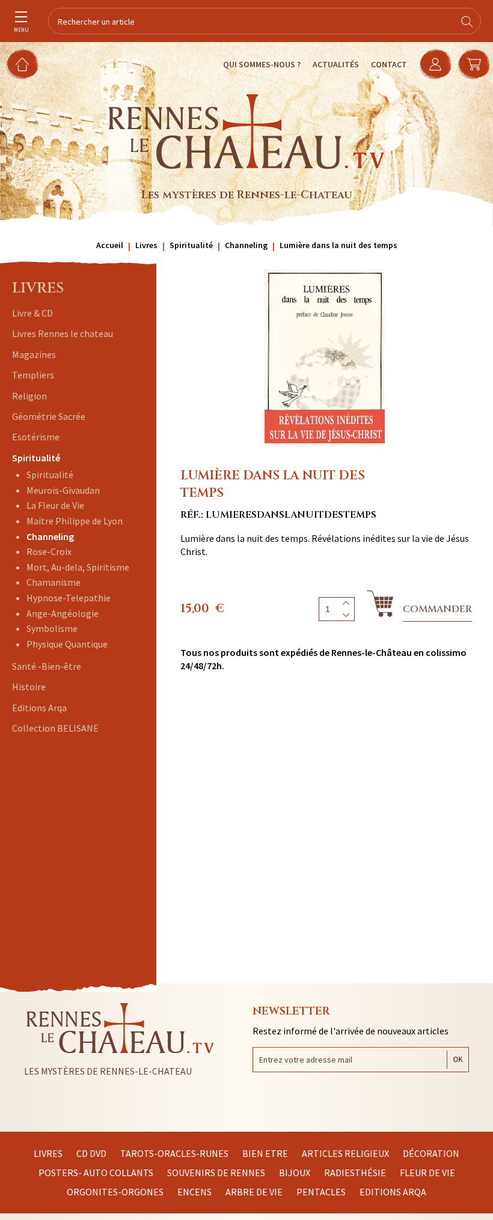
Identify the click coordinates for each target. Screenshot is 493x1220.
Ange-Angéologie (62, 613)
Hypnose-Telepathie (68, 598)
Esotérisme (36, 437)
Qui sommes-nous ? (262, 64)
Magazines (34, 354)
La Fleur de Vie (55, 505)
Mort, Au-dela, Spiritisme (77, 567)
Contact (389, 64)
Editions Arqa (39, 708)
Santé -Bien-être (46, 666)
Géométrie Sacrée (48, 416)
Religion (29, 396)
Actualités (336, 64)
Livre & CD (32, 313)
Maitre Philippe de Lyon (74, 521)
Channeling (50, 536)
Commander (437, 609)
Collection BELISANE (55, 728)
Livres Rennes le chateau (62, 333)
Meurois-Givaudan (63, 490)
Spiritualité (36, 458)
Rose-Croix (49, 551)
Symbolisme (52, 628)
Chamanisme (53, 582)
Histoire (29, 687)
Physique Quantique (67, 644)
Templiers (33, 375)
